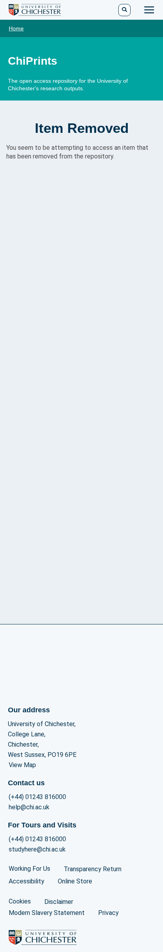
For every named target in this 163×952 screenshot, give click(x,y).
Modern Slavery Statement (47, 913)
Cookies (20, 901)
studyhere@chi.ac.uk (37, 849)
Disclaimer (58, 901)
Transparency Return (92, 869)
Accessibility (26, 881)
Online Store (75, 881)
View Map (22, 765)
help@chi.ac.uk (29, 807)
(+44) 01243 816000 (37, 797)
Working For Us (29, 868)
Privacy (108, 913)
